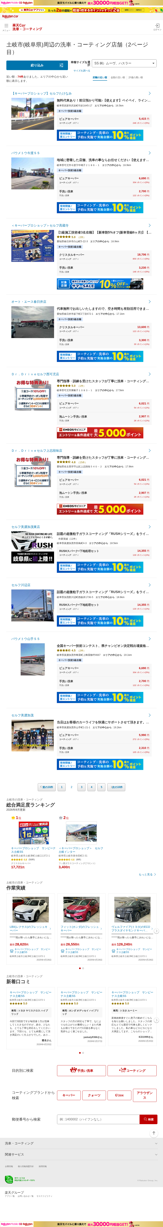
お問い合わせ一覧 (26, 1196)
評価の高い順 (136, 77)
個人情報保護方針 (26, 1166)
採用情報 (43, 1166)
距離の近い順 (100, 77)
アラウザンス (145, 1095)
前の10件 (48, 787)
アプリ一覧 (10, 1196)
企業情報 (9, 1166)
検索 (151, 1119)
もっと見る (146, 874)
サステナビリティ (44, 1196)
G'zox (119, 1095)
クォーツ (94, 1095)
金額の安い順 (118, 77)
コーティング (136, 1070)
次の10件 (117, 787)
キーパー (68, 1095)
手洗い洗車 (85, 1070)
